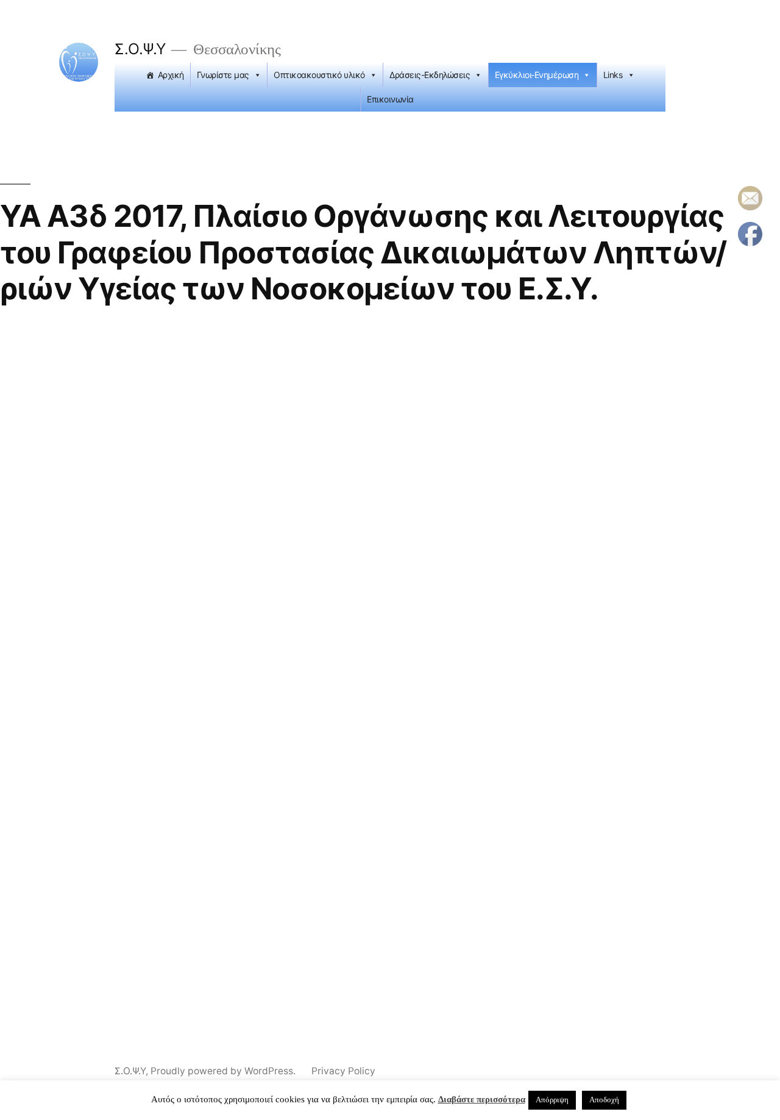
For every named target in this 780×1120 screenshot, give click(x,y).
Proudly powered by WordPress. (224, 1071)
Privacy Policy (343, 1071)
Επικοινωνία (390, 99)
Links (613, 75)
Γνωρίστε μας (223, 75)
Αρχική (171, 75)
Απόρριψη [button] (552, 1100)
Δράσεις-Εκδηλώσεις (429, 75)
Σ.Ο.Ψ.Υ (140, 49)
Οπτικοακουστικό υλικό (319, 75)
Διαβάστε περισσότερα (481, 1099)
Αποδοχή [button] (604, 1100)
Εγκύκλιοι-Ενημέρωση (537, 75)
